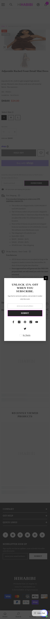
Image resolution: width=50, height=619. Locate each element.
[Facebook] (13, 322)
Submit (25, 313)
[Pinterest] (25, 322)
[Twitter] (25, 329)
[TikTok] (31, 322)
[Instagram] (19, 322)
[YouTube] (37, 322)
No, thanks (26, 335)
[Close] (46, 278)
